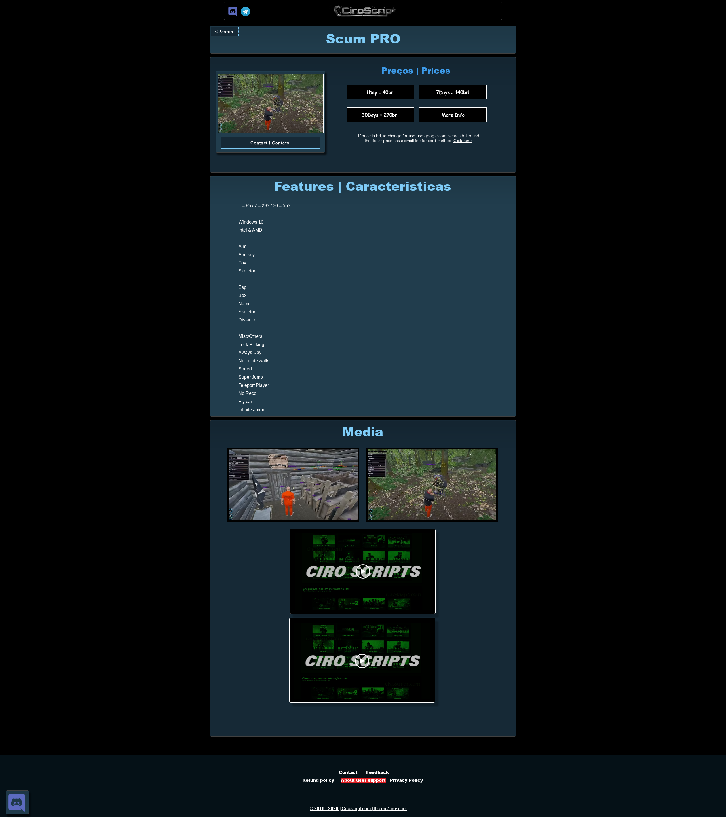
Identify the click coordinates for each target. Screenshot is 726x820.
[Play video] (363, 571)
